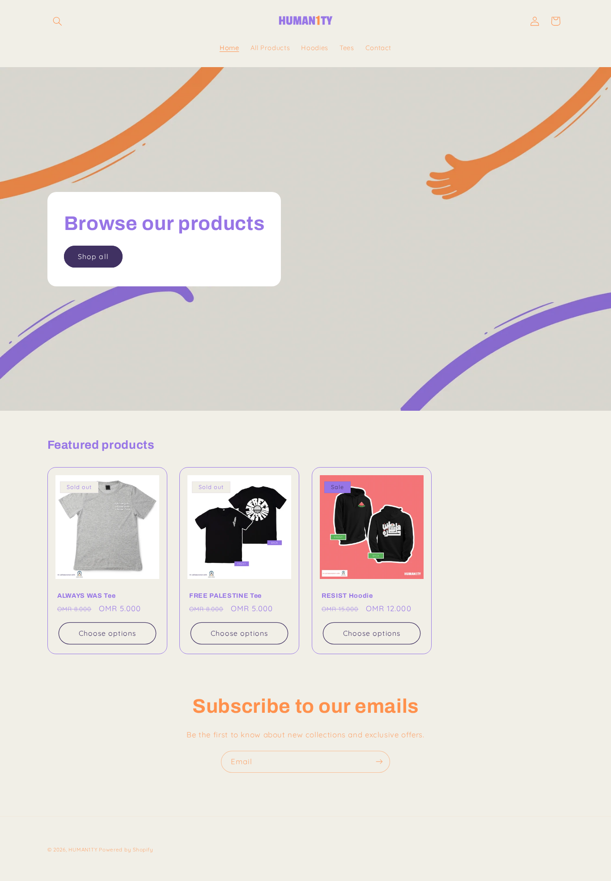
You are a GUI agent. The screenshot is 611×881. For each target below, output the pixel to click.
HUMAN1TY (82, 849)
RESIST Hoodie (347, 595)
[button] (57, 21)
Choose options (107, 633)
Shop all (93, 255)
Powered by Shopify (126, 849)
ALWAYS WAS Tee (86, 595)
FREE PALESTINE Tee (225, 595)
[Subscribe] (379, 762)
